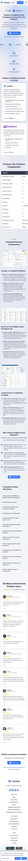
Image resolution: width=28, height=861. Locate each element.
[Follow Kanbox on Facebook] (13, 790)
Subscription (14, 819)
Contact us (14, 829)
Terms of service (14, 835)
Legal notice (14, 838)
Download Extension (14, 824)
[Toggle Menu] (26, 2)
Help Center (14, 799)
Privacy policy (14, 840)
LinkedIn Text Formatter (14, 807)
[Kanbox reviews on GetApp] (19, 848)
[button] (14, 497)
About (14, 804)
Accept (24, 858)
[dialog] (14, 856)
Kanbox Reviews (14, 802)
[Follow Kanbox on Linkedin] (10, 790)
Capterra (5, 608)
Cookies (14, 843)
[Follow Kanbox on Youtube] (18, 790)
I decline (18, 858)
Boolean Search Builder (14, 809)
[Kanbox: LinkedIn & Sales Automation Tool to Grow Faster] (5, 2)
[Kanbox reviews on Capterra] (9, 848)
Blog (14, 797)
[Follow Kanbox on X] (15, 790)
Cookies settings (5, 858)
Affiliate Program (14, 821)
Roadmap (14, 826)
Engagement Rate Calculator (14, 812)
